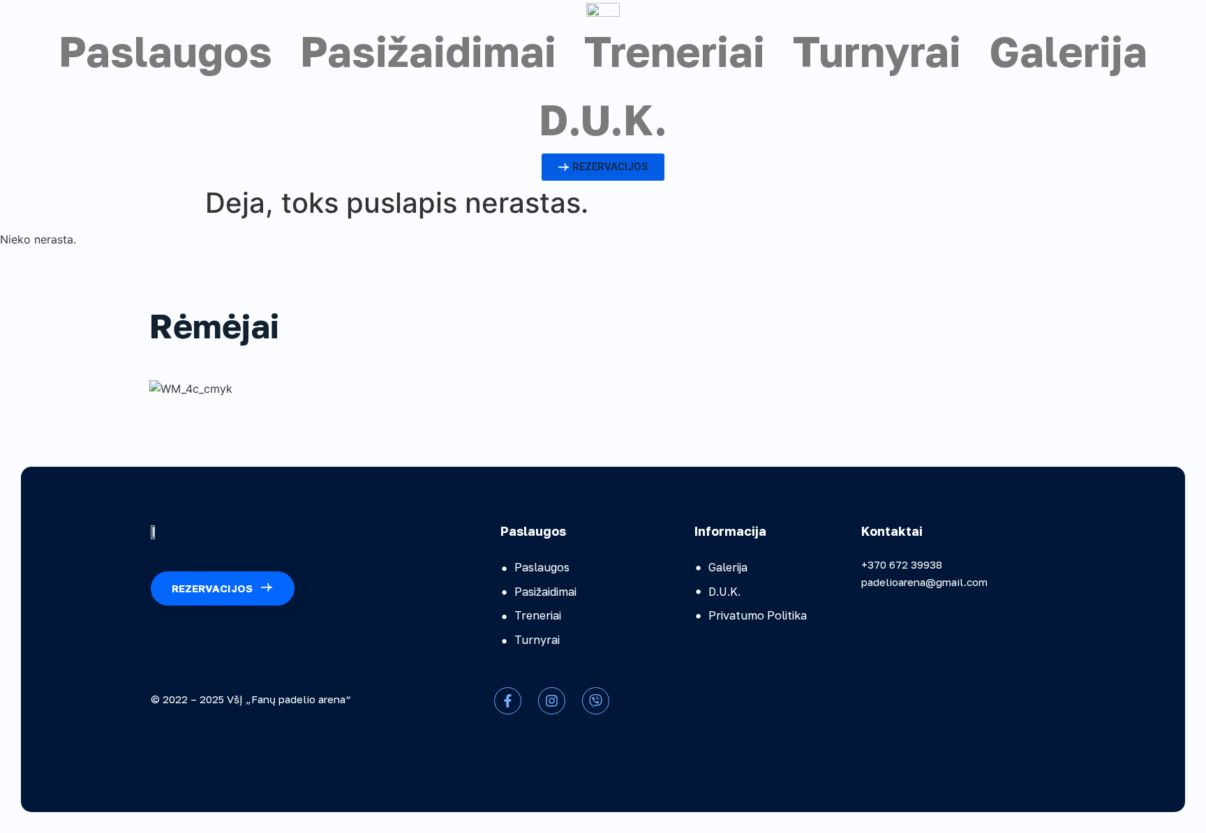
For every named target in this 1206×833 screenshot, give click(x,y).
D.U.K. (603, 119)
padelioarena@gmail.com (924, 582)
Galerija (1068, 51)
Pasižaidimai (428, 51)
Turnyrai (877, 51)
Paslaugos (165, 51)
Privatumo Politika (757, 615)
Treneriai (674, 51)
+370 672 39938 (901, 564)
